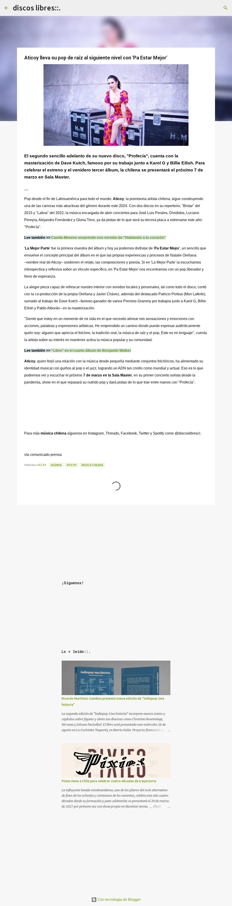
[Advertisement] (116, 538)
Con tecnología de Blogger (119, 899)
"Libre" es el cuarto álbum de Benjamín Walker (91, 350)
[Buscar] (225, 7)
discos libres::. (37, 8)
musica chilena (92, 465)
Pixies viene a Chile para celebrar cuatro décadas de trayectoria (109, 781)
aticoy (72, 465)
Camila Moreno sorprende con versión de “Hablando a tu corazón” (108, 237)
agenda (56, 465)
